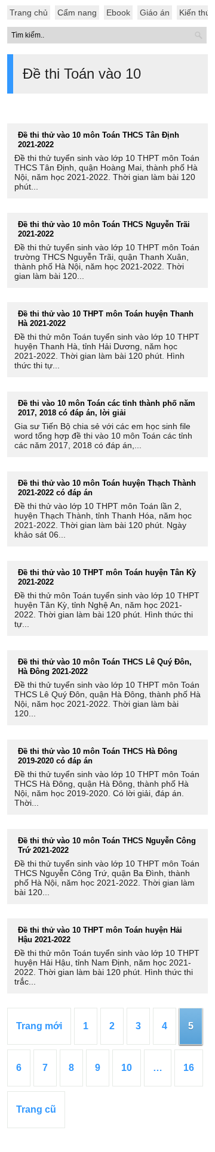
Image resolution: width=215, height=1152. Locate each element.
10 (126, 1068)
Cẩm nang (77, 12)
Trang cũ (36, 1109)
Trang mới (39, 1026)
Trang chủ (29, 12)
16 (188, 1068)
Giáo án (155, 12)
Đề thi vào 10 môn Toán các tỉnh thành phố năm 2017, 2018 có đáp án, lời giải (106, 408)
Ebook (118, 12)
